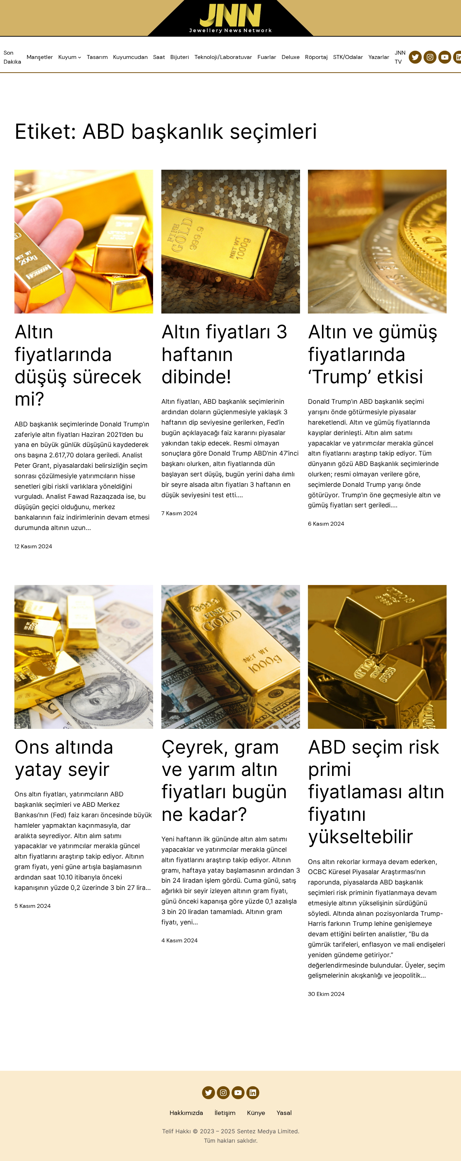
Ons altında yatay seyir (63, 758)
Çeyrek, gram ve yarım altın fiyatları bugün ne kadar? (224, 781)
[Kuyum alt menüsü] (79, 57)
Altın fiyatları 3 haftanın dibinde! (224, 354)
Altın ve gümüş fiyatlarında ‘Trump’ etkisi (373, 354)
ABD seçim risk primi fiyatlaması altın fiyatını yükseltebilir (376, 792)
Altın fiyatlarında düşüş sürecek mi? (78, 365)
